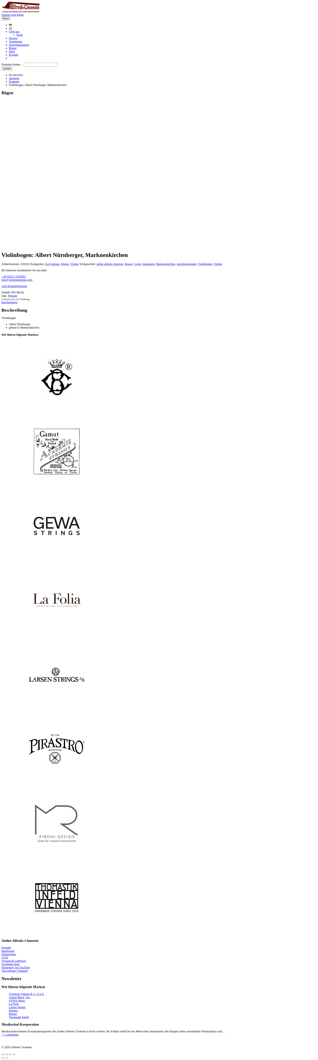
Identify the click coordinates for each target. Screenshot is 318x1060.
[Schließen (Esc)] (14, 1054)
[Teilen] (10, 1054)
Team (19, 34)
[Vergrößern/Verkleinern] (2, 1054)
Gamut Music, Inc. (20, 997)
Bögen (13, 48)
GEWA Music (17, 1000)
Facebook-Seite (10, 964)
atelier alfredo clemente (109, 264)
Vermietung (15, 41)
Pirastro (13, 1010)
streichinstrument (186, 264)
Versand (12, 295)
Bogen (128, 264)
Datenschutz (8, 954)
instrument (148, 264)
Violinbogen (205, 264)
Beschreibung (9, 302)
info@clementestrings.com (16, 279)
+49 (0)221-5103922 (13, 276)
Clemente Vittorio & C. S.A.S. (26, 994)
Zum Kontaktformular (14, 286)
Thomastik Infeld (19, 1017)
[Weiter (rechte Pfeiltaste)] (6, 1057)
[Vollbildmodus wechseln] (6, 1054)
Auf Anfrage (52, 264)
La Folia (14, 1004)
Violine (74, 264)
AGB (4, 957)
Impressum (7, 951)
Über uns (14, 31)
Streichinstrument (19, 44)
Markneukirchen (165, 264)
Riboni (13, 1013)
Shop (12, 51)
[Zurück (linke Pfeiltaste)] (2, 1057)
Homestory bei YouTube (15, 967)
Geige (137, 264)
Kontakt (13, 54)
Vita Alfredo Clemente (14, 970)
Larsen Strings (17, 1007)
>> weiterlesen (10, 1034)
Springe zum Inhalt (12, 14)
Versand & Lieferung (13, 960)
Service (13, 38)
